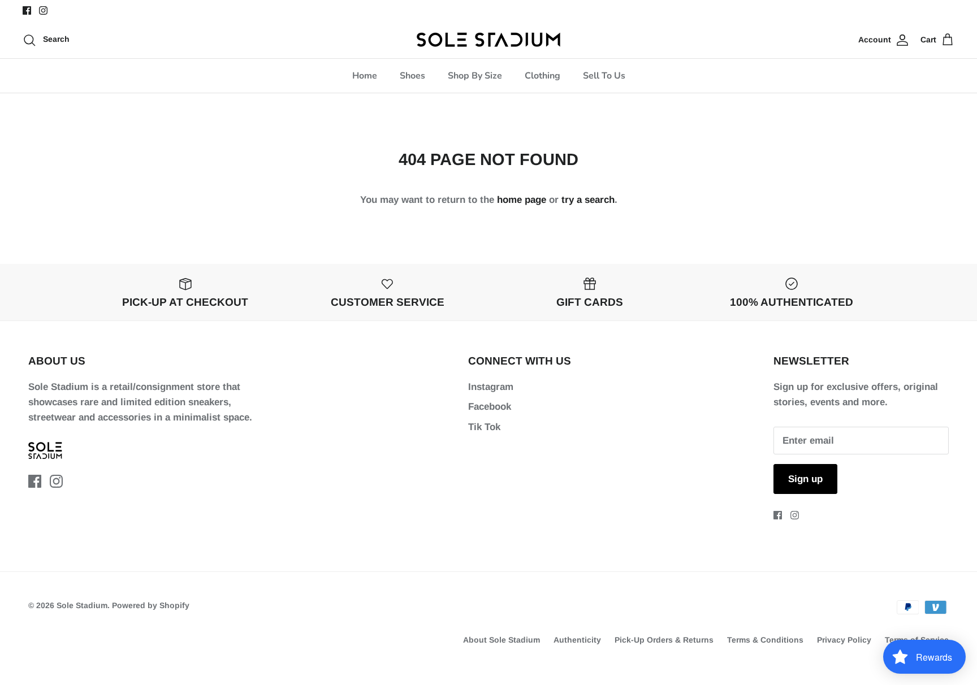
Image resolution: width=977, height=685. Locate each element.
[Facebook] (27, 10)
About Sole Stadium (501, 639)
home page (521, 199)
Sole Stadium (82, 605)
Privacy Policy (844, 639)
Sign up (805, 479)
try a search (588, 199)
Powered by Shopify (150, 605)
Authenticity (577, 639)
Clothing (542, 76)
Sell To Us (604, 76)
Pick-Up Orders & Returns (664, 639)
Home (364, 76)
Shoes (412, 76)
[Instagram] (43, 10)
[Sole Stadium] (489, 39)
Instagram (490, 386)
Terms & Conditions (765, 639)
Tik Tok (484, 427)
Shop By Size (475, 76)
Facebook (489, 406)
